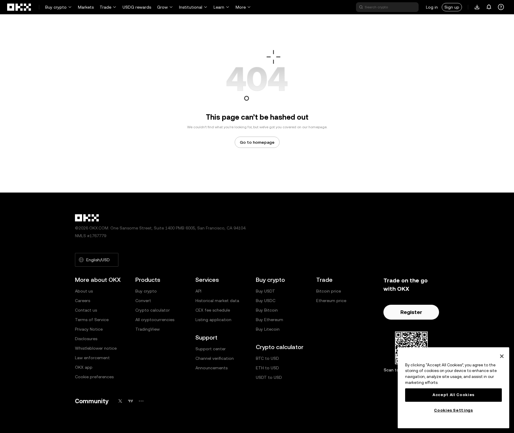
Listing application (213, 319)
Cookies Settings (453, 410)
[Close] (501, 356)
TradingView (147, 329)
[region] (453, 387)
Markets (86, 7)
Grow (162, 7)
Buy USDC (265, 300)
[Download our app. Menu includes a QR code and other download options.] (477, 7)
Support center (210, 348)
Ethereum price (331, 300)
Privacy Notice (89, 329)
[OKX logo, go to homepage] (19, 7)
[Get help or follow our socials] (501, 7)
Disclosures (86, 338)
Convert (143, 300)
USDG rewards (137, 7)
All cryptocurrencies (154, 319)
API (198, 291)
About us (84, 291)
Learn (219, 7)
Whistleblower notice (96, 348)
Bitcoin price (328, 291)
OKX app (84, 367)
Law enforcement (92, 357)
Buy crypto (56, 7)
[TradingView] (130, 401)
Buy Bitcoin (267, 310)
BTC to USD (267, 358)
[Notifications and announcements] (489, 7)
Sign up (451, 7)
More (241, 7)
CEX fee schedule (212, 310)
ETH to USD (267, 367)
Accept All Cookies (453, 395)
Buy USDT (265, 291)
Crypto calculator (152, 310)
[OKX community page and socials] (141, 401)
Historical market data (217, 300)
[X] (120, 401)
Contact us (86, 310)
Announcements (211, 367)
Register (411, 312)
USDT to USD (269, 377)
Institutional (190, 7)
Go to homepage (257, 142)
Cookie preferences (94, 376)
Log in (432, 7)
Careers (82, 300)
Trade (105, 7)
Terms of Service (92, 319)
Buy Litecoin (268, 329)
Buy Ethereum (269, 319)
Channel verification (214, 358)
